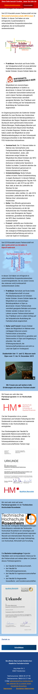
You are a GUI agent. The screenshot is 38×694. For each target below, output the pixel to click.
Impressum (8, 689)
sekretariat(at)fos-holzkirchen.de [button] (21, 681)
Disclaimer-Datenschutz (25, 689)
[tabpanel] (19, 21)
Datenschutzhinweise (12, 5)
